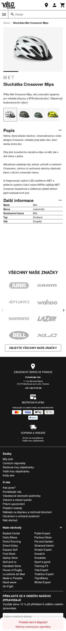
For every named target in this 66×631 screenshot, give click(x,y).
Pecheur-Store (43, 537)
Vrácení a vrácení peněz (17, 500)
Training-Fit (41, 566)
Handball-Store (12, 566)
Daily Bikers (10, 537)
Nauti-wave (9, 582)
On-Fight (8, 586)
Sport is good (42, 562)
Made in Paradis (12, 578)
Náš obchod (10, 520)
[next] (63, 310)
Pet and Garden (43, 541)
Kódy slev (9, 475)
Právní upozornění (14, 504)
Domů (6, 22)
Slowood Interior (44, 545)
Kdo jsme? (9, 488)
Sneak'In (39, 554)
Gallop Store (10, 558)
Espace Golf (10, 550)
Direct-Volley (10, 545)
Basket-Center (11, 533)
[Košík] (62, 5)
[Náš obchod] (46, 5)
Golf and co (9, 562)
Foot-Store (9, 554)
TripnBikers (41, 578)
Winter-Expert (42, 582)
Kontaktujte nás (33, 377)
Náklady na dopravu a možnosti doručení (27, 512)
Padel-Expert (42, 533)
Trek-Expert (41, 570)
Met (9, 77)
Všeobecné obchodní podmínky (22, 496)
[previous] (2, 310)
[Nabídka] (4, 14)
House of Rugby (12, 570)
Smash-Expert (42, 550)
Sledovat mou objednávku (18, 467)
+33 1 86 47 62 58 (33, 387)
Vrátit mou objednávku (16, 471)
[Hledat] (12, 14)
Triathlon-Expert (43, 574)
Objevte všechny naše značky (33, 348)
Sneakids (40, 558)
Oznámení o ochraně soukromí (21, 516)
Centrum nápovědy (14, 463)
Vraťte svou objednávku (33, 440)
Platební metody (12, 508)
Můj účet (8, 459)
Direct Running (12, 541)
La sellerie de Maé (14, 574)
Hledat (19, 14)
